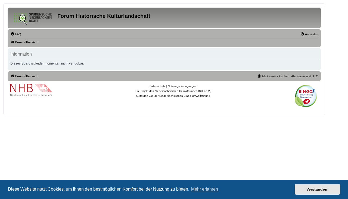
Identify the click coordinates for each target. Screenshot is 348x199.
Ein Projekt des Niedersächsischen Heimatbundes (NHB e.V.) (173, 90)
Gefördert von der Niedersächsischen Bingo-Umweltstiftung (173, 95)
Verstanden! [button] (317, 189)
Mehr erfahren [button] (204, 189)
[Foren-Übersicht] (33, 18)
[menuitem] (15, 34)
